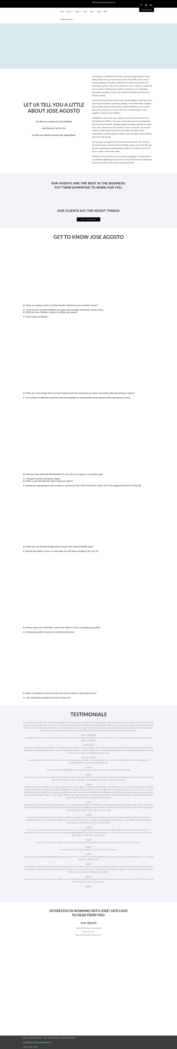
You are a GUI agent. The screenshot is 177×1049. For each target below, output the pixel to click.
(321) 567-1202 (147, 10)
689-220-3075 (95, 54)
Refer (105, 11)
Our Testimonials (88, 219)
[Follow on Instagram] (146, 5)
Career (99, 11)
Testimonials (141, 54)
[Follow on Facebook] (141, 5)
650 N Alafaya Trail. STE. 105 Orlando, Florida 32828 (49, 1038)
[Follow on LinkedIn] (151, 5)
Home (62, 11)
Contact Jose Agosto (118, 54)
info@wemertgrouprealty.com (104, 2)
